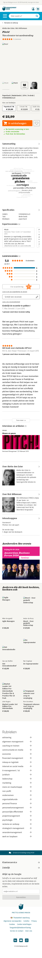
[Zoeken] (37, 16)
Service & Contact (16, 931)
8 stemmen (17, 39)
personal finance (9, 803)
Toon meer (20, 420)
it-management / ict (11, 770)
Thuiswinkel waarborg (21, 918)
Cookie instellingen (24, 924)
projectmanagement (11, 816)
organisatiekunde (10, 799)
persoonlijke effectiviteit (12, 812)
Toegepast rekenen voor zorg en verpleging (31, 706)
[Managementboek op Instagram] (26, 940)
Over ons (28, 931)
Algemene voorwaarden (12, 921)
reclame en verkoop (10, 824)
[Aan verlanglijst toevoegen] (37, 123)
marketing (6, 783)
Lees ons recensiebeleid (11, 302)
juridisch (6, 775)
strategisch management (13, 828)
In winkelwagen (17, 123)
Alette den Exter (8, 28)
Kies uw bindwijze (9, 103)
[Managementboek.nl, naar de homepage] (9, 10)
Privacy (34, 921)
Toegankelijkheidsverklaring (20, 928)
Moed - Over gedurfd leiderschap (28, 623)
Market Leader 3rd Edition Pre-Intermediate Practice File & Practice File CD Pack (9, 706)
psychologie (7, 820)
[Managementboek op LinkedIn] (15, 940)
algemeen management (12, 742)
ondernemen (8, 795)
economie (6, 754)
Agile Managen (8, 621)
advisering (6, 737)
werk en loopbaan (10, 836)
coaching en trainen (10, 746)
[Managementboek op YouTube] (21, 940)
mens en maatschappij (12, 787)
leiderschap (7, 779)
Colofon (26, 921)
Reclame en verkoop (11, 23)
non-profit (6, 791)
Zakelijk (6, 867)
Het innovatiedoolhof (9, 665)
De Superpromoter (30, 664)
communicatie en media (12, 750)
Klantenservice (9, 862)
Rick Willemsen (21, 28)
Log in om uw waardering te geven (14, 292)
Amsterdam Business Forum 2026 (17, 554)
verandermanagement (12, 832)
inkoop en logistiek (10, 762)
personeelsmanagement (13, 808)
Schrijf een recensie (13, 297)
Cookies (12, 924)
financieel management (12, 758)
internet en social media (12, 766)
